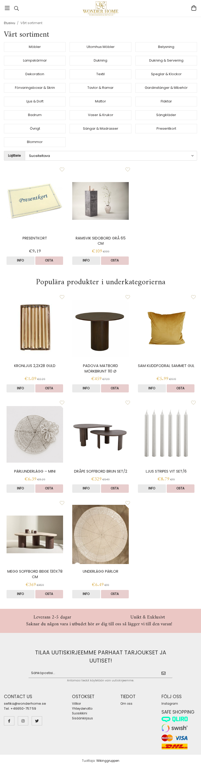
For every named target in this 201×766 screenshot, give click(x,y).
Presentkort (166, 128)
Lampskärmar (35, 60)
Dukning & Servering (166, 60)
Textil (100, 74)
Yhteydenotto (82, 709)
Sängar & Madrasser (100, 128)
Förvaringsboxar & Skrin (35, 87)
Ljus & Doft (34, 101)
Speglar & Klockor (166, 74)
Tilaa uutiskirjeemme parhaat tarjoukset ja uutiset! (100, 656)
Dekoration (34, 74)
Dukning (100, 60)
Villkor (76, 704)
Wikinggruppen (107, 761)
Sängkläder (166, 114)
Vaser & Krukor (100, 114)
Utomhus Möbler (101, 46)
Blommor (35, 141)
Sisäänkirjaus (82, 718)
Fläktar (166, 101)
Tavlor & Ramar (100, 87)
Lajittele (14, 155)
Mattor (100, 101)
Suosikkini (79, 713)
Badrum (35, 114)
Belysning (166, 46)
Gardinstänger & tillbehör (166, 87)
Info (20, 260)
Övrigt (35, 128)
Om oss (126, 704)
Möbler (35, 46)
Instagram (169, 704)
